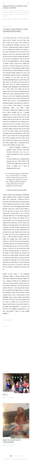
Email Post (9, 320)
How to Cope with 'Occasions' (12, 441)
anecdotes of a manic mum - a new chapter (15, 7)
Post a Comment (11, 445)
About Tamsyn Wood (15, 19)
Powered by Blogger (17, 455)
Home (5, 19)
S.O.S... (5, 395)
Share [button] (4, 320)
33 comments (10, 397)
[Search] (28, 2)
